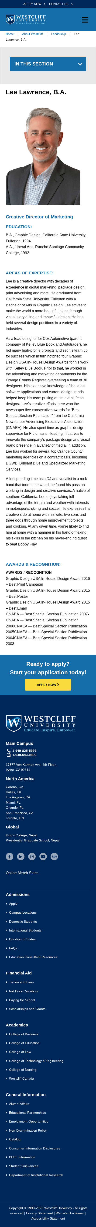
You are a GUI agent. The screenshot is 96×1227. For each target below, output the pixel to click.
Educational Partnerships (27, 1112)
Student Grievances (23, 1166)
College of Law (20, 1052)
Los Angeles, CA (18, 797)
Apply (13, 904)
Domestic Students (23, 921)
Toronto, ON (15, 818)
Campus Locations (23, 912)
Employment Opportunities (28, 1121)
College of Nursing (22, 1069)
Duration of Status (22, 939)
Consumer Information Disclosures (34, 1148)
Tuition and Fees (21, 982)
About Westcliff (33, 34)
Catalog (15, 1139)
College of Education (24, 1043)
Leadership (59, 34)
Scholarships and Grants (27, 1009)
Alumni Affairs (19, 1104)
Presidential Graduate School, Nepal (32, 840)
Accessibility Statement (48, 1218)
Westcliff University (58, 1208)
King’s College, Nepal (21, 835)
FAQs (13, 948)
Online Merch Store (22, 873)
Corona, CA (14, 787)
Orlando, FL (15, 807)
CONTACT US (59, 4)
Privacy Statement (39, 1213)
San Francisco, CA (19, 813)
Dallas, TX (13, 792)
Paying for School (22, 1000)
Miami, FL (13, 802)
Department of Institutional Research (36, 1175)
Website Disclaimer (70, 1213)
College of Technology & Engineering (36, 1061)
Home (10, 34)
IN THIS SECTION (33, 63)
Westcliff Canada (21, 1078)
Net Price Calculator (23, 991)
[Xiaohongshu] (54, 856)
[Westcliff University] (26, 19)
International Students (25, 930)
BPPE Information (22, 1157)
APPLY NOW (32, 4)
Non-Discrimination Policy (28, 1130)
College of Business (23, 1034)
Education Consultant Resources (33, 957)
